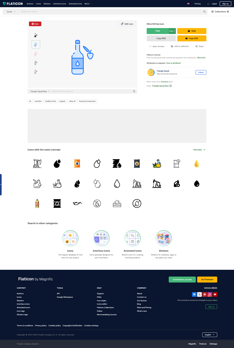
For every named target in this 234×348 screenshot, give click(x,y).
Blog (139, 304)
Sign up (225, 4)
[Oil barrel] (77, 163)
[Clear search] (199, 12)
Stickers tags (22, 314)
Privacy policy (41, 325)
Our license (142, 300)
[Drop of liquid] (117, 183)
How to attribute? (173, 63)
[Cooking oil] (37, 203)
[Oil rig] (136, 183)
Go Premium (207, 279)
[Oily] (117, 203)
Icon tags (21, 311)
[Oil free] (97, 203)
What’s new (142, 311)
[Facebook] (194, 294)
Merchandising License (107, 314)
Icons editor (102, 304)
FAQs (99, 297)
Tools (60, 288)
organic (62, 101)
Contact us (141, 297)
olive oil (72, 101)
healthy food (50, 101)
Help (99, 288)
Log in (214, 4)
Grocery (164, 82)
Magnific (192, 344)
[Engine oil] (176, 183)
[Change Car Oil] (77, 203)
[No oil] (136, 203)
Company (141, 288)
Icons (38, 4)
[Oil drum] (117, 163)
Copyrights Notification (72, 325)
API (58, 293)
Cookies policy (54, 325)
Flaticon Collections (105, 307)
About (139, 293)
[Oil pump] (37, 163)
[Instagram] (209, 294)
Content (21, 288)
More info (201, 58)
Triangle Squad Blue (160, 86)
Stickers (47, 4)
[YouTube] (215, 294)
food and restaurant (87, 101)
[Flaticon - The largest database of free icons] (13, 3)
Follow (99, 311)
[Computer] (196, 163)
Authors (30, 4)
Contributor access (182, 279)
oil (30, 101)
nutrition (38, 101)
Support (100, 293)
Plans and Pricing (144, 307)
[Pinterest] (204, 294)
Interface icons (59, 4)
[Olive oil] (156, 163)
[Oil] (57, 163)
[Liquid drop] (77, 183)
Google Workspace (65, 297)
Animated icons (75, 4)
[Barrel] (176, 163)
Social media (210, 288)
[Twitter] (199, 294)
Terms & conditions (25, 325)
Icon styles (101, 300)
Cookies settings (91, 326)
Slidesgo (213, 344)
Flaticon (203, 344)
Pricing (198, 4)
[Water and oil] (196, 183)
